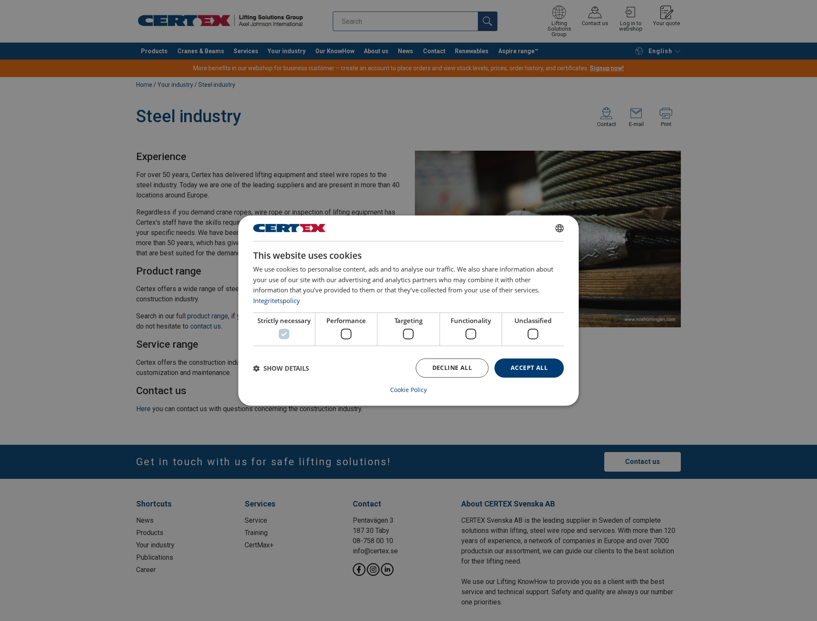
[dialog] (408, 310)
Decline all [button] (452, 368)
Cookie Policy (408, 390)
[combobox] (559, 228)
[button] (281, 368)
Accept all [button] (529, 368)
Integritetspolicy (276, 300)
